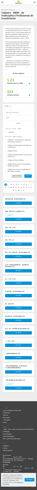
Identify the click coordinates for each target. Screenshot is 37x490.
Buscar (18, 123)
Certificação (6, 431)
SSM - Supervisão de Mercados (11, 438)
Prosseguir (29, 479)
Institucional (6, 413)
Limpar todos (17, 176)
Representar (6, 417)
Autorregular (6, 420)
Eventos (5, 448)
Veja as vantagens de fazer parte (12, 410)
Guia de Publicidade (8, 436)
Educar (5, 422)
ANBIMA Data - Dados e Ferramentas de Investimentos (18, 429)
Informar (5, 415)
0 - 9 (6, 184)
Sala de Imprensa (8, 450)
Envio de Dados (7, 434)
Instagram (6, 446)
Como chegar (6, 462)
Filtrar (28, 176)
